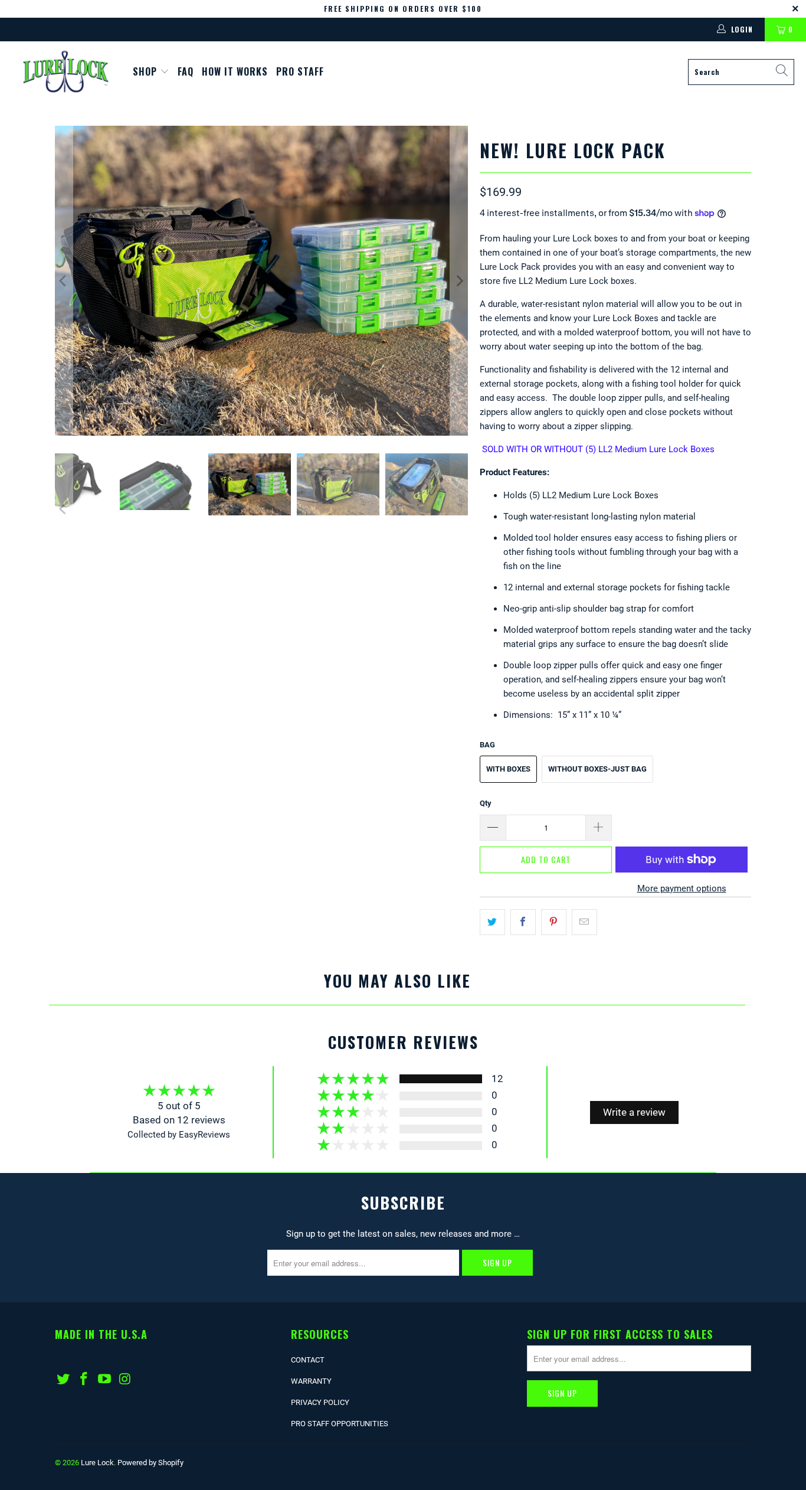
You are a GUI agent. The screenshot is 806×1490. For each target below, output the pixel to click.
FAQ (186, 71)
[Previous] (63, 281)
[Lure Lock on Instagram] (125, 1379)
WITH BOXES (508, 768)
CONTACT (308, 1359)
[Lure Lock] (66, 71)
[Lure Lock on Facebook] (84, 1379)
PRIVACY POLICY (320, 1402)
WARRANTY (311, 1381)
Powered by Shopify (150, 1462)
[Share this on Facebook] (523, 922)
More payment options (681, 888)
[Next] (459, 281)
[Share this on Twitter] (492, 922)
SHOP (146, 71)
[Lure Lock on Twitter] (64, 1379)
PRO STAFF (300, 71)
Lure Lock (97, 1462)
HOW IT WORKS (235, 71)
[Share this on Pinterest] (553, 922)
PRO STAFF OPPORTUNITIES (339, 1423)
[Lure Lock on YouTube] (104, 1379)
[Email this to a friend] (584, 922)
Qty (486, 803)
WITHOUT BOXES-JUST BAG (597, 768)
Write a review (634, 1112)
